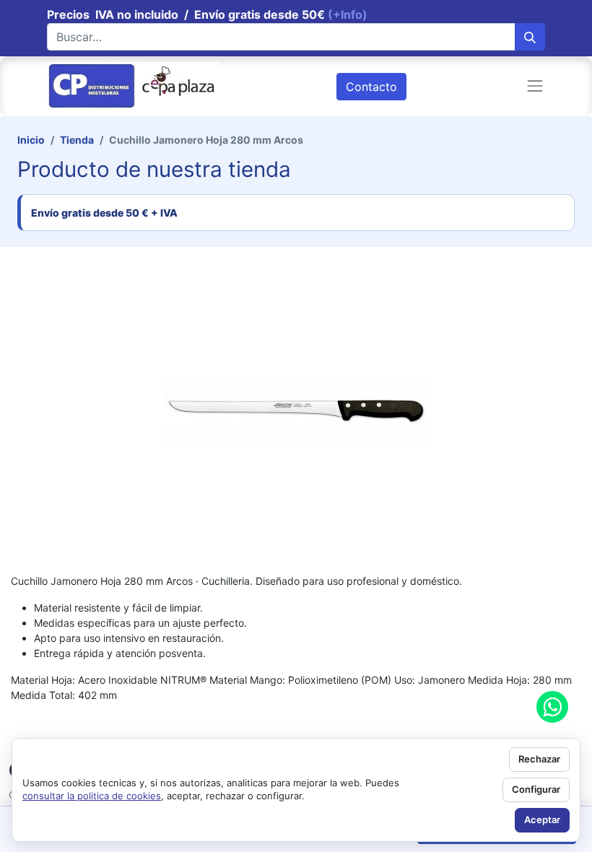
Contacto (371, 86)
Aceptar (542, 819)
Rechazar (539, 759)
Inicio (31, 140)
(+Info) (347, 14)
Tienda (77, 140)
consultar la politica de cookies (91, 795)
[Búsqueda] (530, 37)
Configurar (536, 789)
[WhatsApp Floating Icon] (552, 707)
